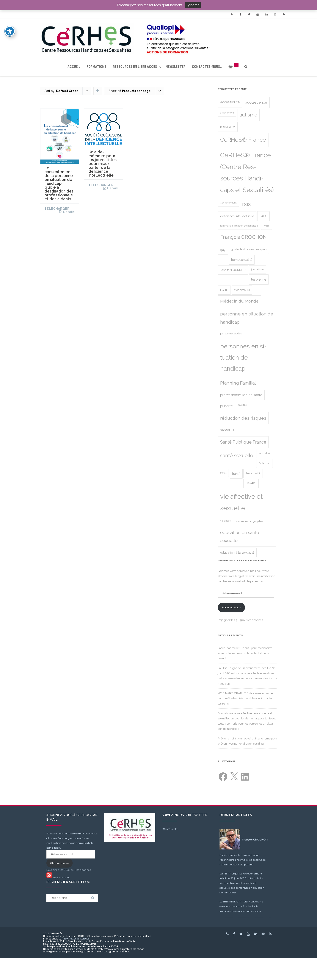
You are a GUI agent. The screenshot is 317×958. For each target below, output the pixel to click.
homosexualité (241, 259)
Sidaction (264, 463)
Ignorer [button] (193, 5)
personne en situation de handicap (246, 318)
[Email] (275, 14)
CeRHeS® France (243, 139)
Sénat (223, 472)
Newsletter (175, 67)
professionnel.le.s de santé (241, 395)
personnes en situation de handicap (243, 357)
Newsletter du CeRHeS (76, 938)
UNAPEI (251, 483)
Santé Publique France (243, 442)
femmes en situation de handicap (239, 225)
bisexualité (227, 127)
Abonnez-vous (231, 607)
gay (223, 250)
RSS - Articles (61, 877)
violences (225, 520)
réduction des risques (243, 418)
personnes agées (231, 333)
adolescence (256, 102)
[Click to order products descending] (97, 90)
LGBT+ (224, 290)
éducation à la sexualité (237, 552)
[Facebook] (240, 14)
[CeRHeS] (158, 38)
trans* (236, 473)
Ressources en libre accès (135, 67)
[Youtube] (257, 14)
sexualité (264, 453)
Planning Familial (238, 383)
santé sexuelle (236, 455)
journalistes (257, 269)
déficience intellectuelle (237, 216)
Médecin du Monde (239, 301)
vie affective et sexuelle (241, 502)
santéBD (227, 430)
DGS (246, 204)
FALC (263, 216)
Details (69, 211)
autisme (248, 115)
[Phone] (232, 14)
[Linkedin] (266, 14)
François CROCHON (243, 237)
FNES (267, 225)
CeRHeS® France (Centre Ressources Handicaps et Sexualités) (247, 173)
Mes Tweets (169, 829)
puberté (226, 406)
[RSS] (283, 14)
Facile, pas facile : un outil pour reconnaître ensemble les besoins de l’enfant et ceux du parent (245, 653)
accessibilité (230, 102)
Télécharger (57, 208)
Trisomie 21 (253, 473)
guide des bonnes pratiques (249, 249)
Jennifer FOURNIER (233, 270)
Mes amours (242, 290)
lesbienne (258, 279)
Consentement (228, 202)
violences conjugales (249, 521)
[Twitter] (249, 14)
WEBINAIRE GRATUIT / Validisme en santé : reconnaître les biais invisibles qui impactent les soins (246, 698)
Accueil (73, 67)
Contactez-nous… (207, 67)
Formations (96, 67)
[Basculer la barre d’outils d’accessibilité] (10, 31)
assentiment (227, 112)
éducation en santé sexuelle (239, 536)
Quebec (242, 405)
